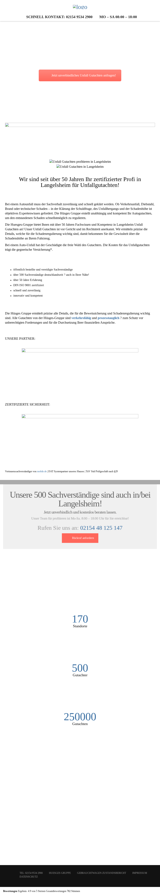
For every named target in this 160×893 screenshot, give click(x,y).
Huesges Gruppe (60, 873)
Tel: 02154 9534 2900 (31, 873)
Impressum (139, 873)
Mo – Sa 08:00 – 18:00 (118, 17)
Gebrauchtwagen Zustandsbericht (101, 873)
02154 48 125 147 (101, 528)
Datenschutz (29, 876)
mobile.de (42, 471)
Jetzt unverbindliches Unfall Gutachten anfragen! (83, 75)
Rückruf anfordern (83, 538)
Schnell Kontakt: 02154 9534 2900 (59, 17)
